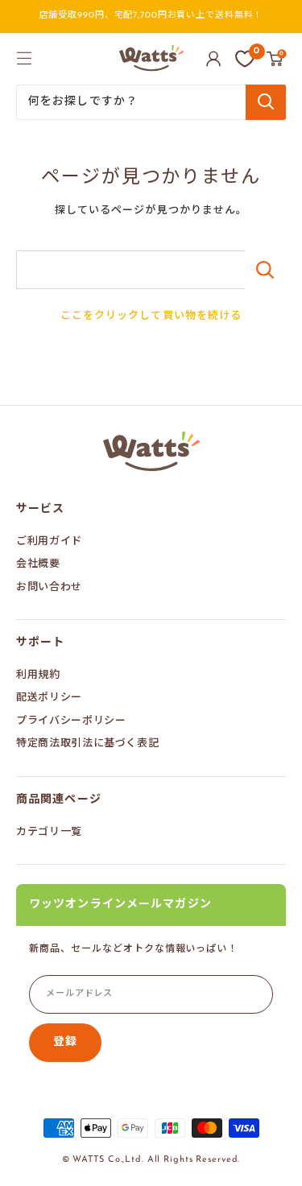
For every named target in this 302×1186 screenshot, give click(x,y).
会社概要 (38, 564)
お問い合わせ (49, 587)
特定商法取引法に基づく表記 (87, 743)
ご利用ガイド (49, 541)
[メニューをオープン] (24, 58)
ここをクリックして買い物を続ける (151, 316)
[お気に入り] (245, 59)
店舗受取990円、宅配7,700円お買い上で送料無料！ (151, 15)
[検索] (266, 102)
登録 (65, 1042)
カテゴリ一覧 (49, 832)
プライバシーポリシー (71, 721)
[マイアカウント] (213, 59)
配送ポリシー (49, 697)
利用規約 (38, 675)
